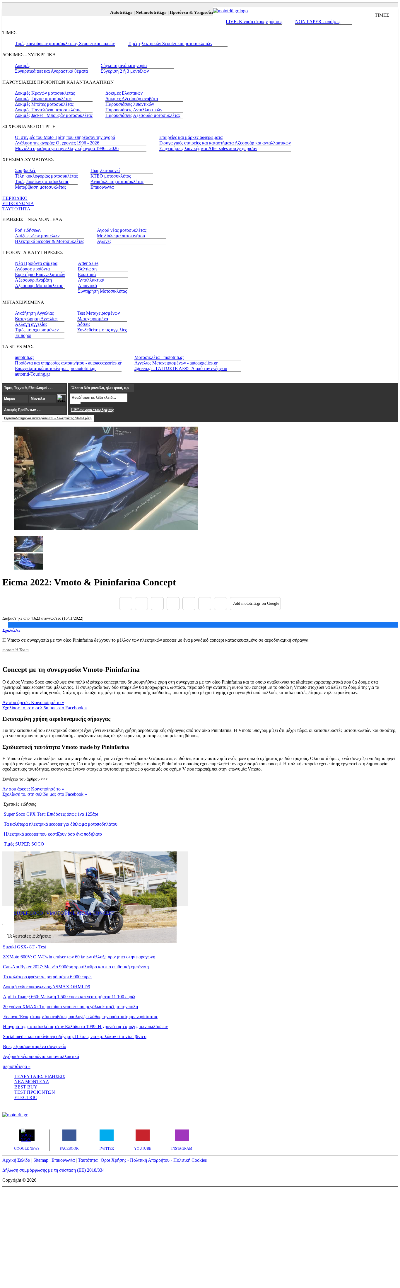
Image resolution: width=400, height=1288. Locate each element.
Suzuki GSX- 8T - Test (24, 946)
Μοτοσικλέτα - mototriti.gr (159, 357)
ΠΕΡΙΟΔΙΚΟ (15, 198)
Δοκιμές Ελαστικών (124, 93)
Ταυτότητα (88, 1160)
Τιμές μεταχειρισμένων (37, 329)
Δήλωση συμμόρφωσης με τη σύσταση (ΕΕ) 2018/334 (53, 1170)
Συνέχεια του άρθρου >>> (25, 779)
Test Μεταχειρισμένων (98, 313)
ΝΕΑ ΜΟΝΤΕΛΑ (31, 1081)
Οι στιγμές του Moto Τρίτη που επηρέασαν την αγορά (65, 137)
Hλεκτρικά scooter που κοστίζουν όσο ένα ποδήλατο (53, 834)
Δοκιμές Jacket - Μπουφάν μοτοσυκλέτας (54, 115)
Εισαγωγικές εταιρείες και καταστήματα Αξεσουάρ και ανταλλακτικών (225, 142)
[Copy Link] (220, 603)
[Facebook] (125, 603)
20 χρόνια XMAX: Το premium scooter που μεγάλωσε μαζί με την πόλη (70, 1006)
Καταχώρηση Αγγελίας (36, 318)
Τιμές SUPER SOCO (24, 843)
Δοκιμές (22, 65)
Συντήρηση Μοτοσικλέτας (102, 291)
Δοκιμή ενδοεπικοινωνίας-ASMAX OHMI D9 (46, 986)
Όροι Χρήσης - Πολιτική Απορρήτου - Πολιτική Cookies (154, 1160)
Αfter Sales (88, 263)
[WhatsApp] (188, 603)
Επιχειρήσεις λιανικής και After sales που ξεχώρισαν (208, 148)
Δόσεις (83, 324)
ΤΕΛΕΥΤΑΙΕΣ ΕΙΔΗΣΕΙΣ (39, 1076)
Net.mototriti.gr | (144, 12)
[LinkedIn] (204, 603)
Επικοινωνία (102, 187)
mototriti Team (15, 650)
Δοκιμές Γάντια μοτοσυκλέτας (43, 98)
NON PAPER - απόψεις (317, 21)
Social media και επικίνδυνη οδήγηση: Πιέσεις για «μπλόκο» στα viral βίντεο (74, 1036)
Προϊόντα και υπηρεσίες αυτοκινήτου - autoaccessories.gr (68, 362)
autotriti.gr (24, 357)
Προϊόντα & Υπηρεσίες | (184, 12)
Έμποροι (23, 335)
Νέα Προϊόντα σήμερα (36, 263)
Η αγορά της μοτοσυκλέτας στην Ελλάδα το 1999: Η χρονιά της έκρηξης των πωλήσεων (85, 1026)
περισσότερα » (16, 1066)
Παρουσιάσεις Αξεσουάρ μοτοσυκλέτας (142, 115)
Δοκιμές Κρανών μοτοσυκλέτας (45, 93)
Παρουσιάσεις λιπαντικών (129, 104)
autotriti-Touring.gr (32, 374)
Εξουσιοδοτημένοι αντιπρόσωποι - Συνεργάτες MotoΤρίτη (48, 418)
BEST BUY (25, 1086)
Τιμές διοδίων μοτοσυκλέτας (42, 181)
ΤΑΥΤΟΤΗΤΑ (16, 208)
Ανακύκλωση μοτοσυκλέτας (116, 181)
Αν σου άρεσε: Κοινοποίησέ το (33, 702)
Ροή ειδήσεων (28, 230)
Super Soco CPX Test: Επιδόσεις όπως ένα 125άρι (51, 814)
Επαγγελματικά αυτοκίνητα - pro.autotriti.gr (55, 368)
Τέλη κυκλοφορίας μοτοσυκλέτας (46, 175)
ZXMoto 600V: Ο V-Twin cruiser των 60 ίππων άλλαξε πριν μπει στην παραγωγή (79, 956)
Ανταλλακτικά (91, 279)
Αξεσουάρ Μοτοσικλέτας (39, 285)
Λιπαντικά (87, 285)
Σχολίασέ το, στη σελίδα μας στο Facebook (44, 707)
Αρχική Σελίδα (16, 1160)
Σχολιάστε (11, 630)
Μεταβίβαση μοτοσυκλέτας (40, 187)
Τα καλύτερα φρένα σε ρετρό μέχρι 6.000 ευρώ (47, 976)
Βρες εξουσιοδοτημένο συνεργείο (34, 1046)
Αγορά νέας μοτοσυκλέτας (121, 230)
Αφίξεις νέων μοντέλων (37, 235)
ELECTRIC (25, 1097)
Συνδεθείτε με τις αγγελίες (102, 329)
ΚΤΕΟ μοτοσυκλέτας (110, 175)
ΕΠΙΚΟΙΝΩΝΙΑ (18, 203)
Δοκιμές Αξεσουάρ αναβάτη (131, 98)
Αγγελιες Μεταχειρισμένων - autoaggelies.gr (176, 362)
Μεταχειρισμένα (92, 318)
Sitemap (40, 1160)
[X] (141, 603)
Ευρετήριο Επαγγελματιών (40, 274)
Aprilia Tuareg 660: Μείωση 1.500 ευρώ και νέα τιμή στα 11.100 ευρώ (69, 996)
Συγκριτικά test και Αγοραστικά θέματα (51, 71)
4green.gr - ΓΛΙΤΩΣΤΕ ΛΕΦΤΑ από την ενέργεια (180, 368)
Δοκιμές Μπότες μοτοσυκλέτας (44, 104)
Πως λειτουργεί (105, 170)
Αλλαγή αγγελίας (31, 324)
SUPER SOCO (28, 913)
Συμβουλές (25, 170)
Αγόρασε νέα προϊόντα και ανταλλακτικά (41, 1056)
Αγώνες (104, 241)
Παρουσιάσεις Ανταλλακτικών (133, 109)
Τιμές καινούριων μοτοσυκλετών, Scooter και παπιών (65, 43)
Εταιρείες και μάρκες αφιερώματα (191, 137)
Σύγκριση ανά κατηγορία (124, 65)
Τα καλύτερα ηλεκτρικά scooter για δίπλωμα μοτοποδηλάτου (60, 824)
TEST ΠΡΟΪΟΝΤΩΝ (34, 1092)
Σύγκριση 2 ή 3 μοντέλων (125, 71)
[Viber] (173, 603)
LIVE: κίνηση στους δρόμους (92, 410)
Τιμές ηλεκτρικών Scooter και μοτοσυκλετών (170, 43)
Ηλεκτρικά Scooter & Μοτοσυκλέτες (49, 241)
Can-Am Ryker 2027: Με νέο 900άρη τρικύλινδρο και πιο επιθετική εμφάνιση (76, 966)
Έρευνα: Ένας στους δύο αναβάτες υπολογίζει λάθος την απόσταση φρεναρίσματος (80, 1016)
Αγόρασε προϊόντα (32, 268)
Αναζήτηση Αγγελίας (34, 313)
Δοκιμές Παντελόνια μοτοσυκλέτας (48, 109)
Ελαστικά (87, 274)
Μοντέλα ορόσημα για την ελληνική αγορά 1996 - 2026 (67, 148)
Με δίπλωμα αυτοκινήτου (121, 235)
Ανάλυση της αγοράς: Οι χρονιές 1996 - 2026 (57, 142)
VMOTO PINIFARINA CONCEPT (80, 913)
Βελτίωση (87, 268)
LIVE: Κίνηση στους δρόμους (254, 21)
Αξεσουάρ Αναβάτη (33, 279)
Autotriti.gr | (114, 12)
